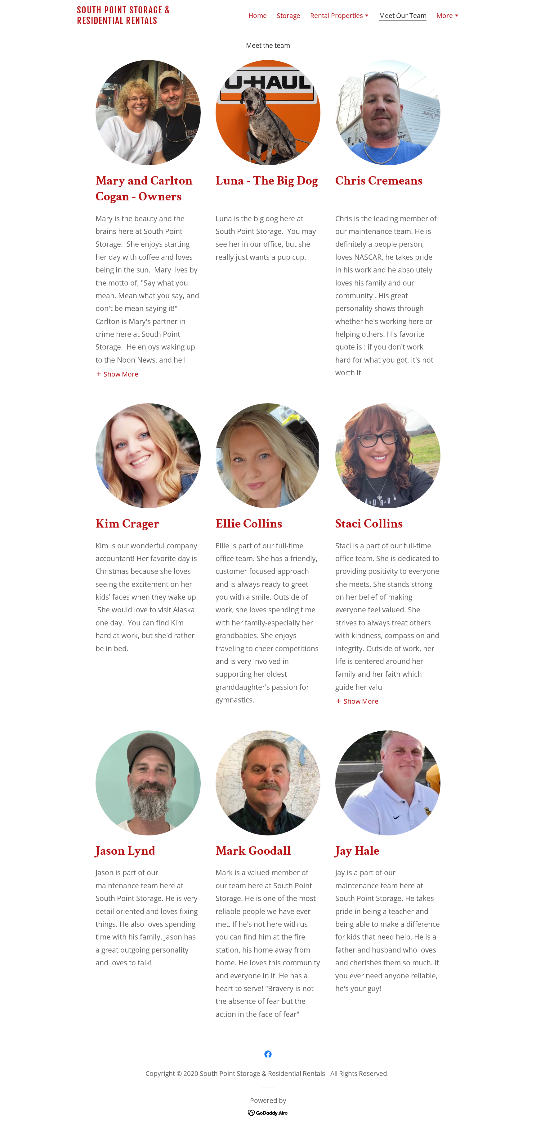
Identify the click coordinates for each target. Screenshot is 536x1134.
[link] (144, 21)
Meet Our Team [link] (403, 16)
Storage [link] (288, 15)
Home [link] (257, 15)
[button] (339, 16)
